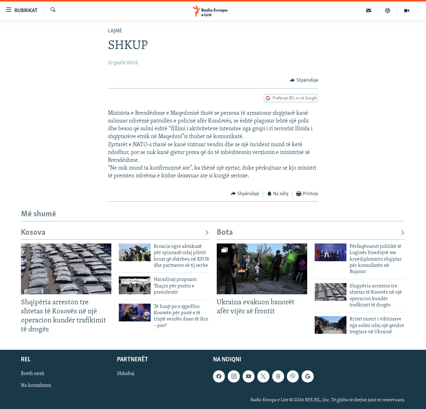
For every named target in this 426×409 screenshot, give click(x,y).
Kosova (33, 233)
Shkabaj (125, 373)
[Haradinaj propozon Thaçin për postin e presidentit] (135, 285)
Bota (225, 233)
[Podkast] (387, 10)
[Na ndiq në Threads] (278, 376)
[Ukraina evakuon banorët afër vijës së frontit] (262, 268)
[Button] (304, 80)
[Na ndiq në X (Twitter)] (263, 376)
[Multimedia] (406, 10)
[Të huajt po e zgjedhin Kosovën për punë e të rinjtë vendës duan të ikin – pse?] (135, 312)
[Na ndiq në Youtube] (248, 376)
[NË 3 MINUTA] (368, 10)
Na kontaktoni (36, 385)
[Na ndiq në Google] (307, 376)
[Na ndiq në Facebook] (219, 376)
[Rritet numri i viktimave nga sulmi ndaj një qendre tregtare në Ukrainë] (330, 325)
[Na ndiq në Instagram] (234, 376)
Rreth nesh (32, 373)
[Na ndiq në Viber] (293, 376)
